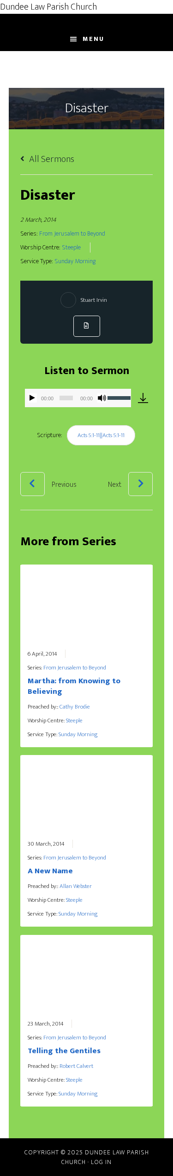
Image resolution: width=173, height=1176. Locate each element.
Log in (101, 1162)
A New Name (50, 871)
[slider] (119, 397)
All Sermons (50, 159)
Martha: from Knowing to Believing (74, 686)
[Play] (32, 398)
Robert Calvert (76, 1066)
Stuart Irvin (94, 300)
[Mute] (102, 398)
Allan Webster (76, 886)
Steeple (71, 247)
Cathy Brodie (75, 707)
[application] (78, 398)
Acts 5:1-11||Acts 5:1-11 (101, 435)
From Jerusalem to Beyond (72, 234)
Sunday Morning (74, 261)
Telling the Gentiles (64, 1050)
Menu (93, 39)
